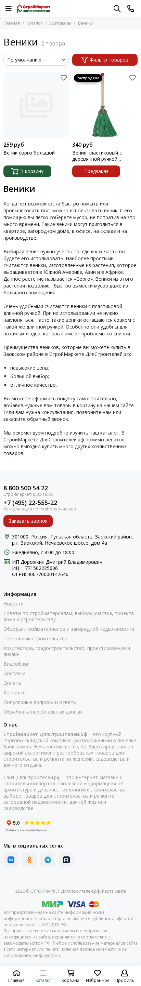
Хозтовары (60, 23)
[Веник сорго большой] (36, 105)
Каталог (34, 23)
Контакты (14, 693)
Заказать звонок (28, 521)
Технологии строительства (35, 639)
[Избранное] (64, 77)
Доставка (14, 673)
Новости (13, 604)
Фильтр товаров (109, 59)
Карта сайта (114, 891)
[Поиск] (117, 8)
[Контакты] (131, 8)
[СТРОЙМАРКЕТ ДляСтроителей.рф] (33, 8)
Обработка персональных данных (42, 712)
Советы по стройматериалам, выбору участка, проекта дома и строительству (68, 616)
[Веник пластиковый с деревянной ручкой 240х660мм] (105, 105)
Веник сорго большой (29, 153)
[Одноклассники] (29, 859)
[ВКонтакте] (10, 859)
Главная (11, 23)
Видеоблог (16, 664)
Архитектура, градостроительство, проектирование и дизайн (66, 651)
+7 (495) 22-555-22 (30, 503)
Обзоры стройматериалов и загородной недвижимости (68, 629)
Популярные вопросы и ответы (40, 702)
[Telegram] (47, 859)
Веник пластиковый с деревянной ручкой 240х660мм (97, 156)
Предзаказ (96, 171)
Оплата (12, 683)
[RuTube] (66, 859)
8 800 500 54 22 (25, 488)
